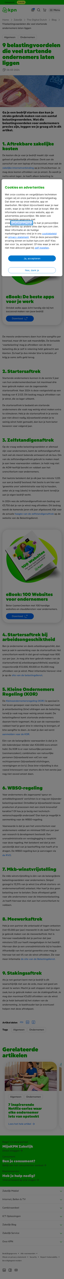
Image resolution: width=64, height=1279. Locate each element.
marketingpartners (21, 222)
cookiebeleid (49, 233)
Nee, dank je (32, 270)
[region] (32, 227)
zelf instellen (42, 247)
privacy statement (18, 237)
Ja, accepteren (32, 258)
